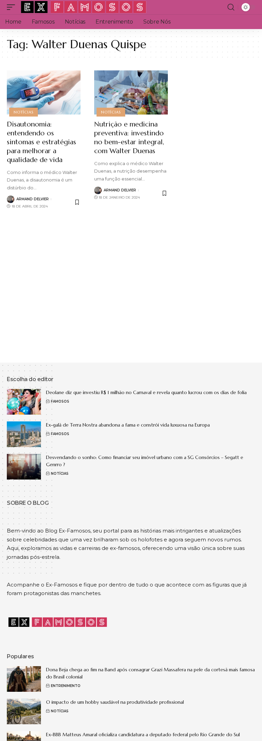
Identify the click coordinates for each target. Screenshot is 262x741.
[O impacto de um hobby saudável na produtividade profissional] (24, 711)
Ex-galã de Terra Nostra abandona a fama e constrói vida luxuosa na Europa (128, 425)
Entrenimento (66, 686)
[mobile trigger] (12, 7)
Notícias (23, 112)
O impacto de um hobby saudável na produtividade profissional (115, 702)
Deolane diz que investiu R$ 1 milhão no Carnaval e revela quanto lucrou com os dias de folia (146, 392)
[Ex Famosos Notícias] (83, 7)
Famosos (60, 401)
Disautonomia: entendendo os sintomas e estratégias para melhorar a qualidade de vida (41, 142)
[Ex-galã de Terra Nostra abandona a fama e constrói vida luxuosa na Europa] (24, 434)
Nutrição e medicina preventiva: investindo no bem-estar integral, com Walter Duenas (129, 137)
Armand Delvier (32, 199)
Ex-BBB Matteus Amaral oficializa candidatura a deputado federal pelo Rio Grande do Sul (143, 734)
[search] (231, 7)
